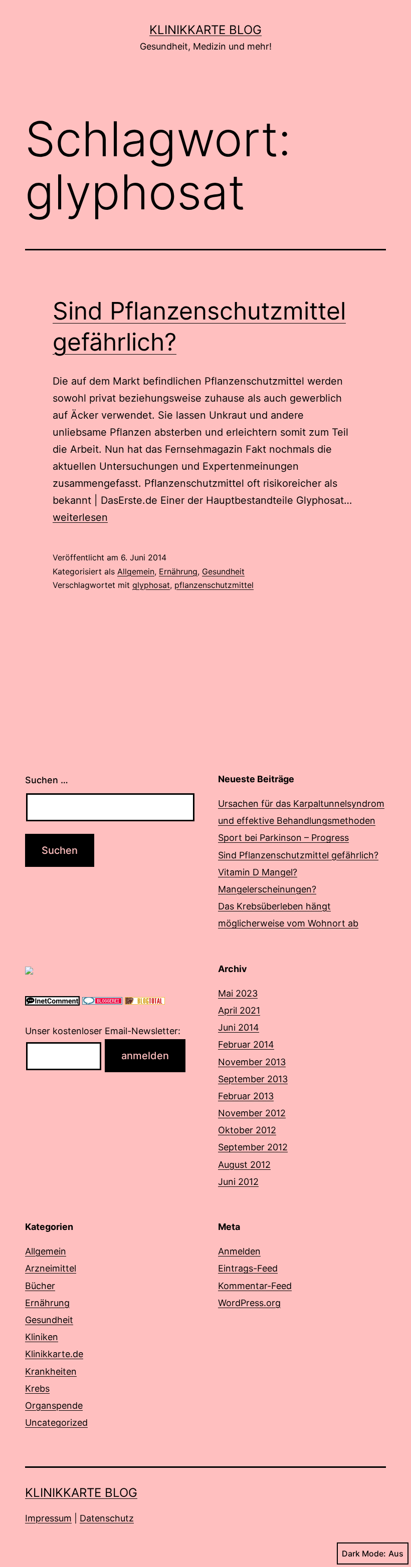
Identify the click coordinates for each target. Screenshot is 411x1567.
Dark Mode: (364, 1553)
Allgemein (135, 571)
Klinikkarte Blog (205, 30)
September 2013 (253, 1079)
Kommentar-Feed (255, 1286)
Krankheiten (51, 1371)
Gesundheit (223, 571)
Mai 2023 (238, 993)
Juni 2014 (238, 1027)
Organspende (54, 1405)
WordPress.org (249, 1303)
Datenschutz (107, 1518)
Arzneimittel (50, 1268)
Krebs (37, 1388)
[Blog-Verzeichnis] (102, 1000)
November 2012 (252, 1113)
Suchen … (46, 780)
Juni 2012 (238, 1181)
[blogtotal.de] (145, 1000)
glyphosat (151, 585)
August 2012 (244, 1164)
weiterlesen (80, 517)
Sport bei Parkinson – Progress (283, 837)
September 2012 (253, 1147)
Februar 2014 (246, 1044)
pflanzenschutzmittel (214, 585)
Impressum (48, 1518)
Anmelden (239, 1251)
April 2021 (239, 1010)
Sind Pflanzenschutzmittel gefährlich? (298, 855)
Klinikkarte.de (54, 1354)
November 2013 (252, 1062)
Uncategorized (56, 1422)
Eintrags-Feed (248, 1268)
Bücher (40, 1286)
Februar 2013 (246, 1096)
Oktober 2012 (247, 1130)
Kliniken (41, 1337)
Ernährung (178, 571)
